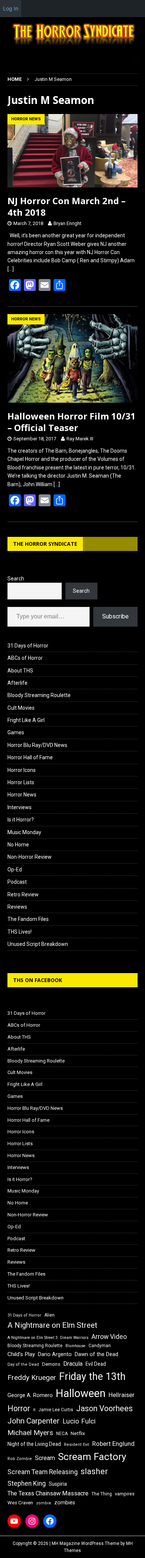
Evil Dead (96, 1364)
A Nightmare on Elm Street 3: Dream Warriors (47, 1337)
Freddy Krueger (31, 1377)
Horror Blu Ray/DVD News (37, 745)
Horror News (21, 795)
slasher (94, 1471)
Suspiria (58, 1484)
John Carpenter (33, 1420)
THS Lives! (19, 932)
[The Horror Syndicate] (72, 46)
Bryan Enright (67, 223)
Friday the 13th (92, 1377)
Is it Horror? (20, 820)
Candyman (99, 1345)
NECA (62, 1433)
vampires (125, 1494)
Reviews (17, 907)
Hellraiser (122, 1395)
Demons (51, 1364)
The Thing (101, 1494)
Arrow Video (109, 1336)
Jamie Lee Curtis (55, 1409)
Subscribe (115, 616)
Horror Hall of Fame (30, 757)
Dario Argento (55, 1354)
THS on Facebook (37, 980)
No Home (18, 845)
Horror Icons (21, 770)
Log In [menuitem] (10, 8)
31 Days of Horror (27, 646)
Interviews (19, 807)
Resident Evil (76, 1444)
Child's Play (21, 1354)
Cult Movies (21, 708)
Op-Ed (14, 870)
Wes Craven (20, 1502)
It (34, 1409)
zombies (64, 1502)
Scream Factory (92, 1456)
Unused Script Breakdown (37, 944)
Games (15, 732)
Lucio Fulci (79, 1421)
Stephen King (26, 1483)
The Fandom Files (28, 919)
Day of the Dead (23, 1364)
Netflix (78, 1433)
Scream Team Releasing (42, 1472)
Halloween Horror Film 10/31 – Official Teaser (71, 422)
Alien (49, 1315)
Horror (18, 1408)
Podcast (17, 882)
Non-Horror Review (29, 857)
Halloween (81, 1393)
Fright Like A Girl (26, 720)
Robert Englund (113, 1443)
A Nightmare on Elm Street (52, 1325)
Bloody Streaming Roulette (39, 695)
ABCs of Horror (25, 658)
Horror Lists (20, 782)
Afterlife (17, 683)
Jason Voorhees (104, 1408)
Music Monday (24, 832)
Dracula (73, 1363)
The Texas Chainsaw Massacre (47, 1493)
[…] (10, 269)
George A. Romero (30, 1395)
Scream (45, 1458)
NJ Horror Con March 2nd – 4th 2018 (66, 206)
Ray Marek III (80, 438)
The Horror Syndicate (45, 543)
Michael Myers (30, 1432)
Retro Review (23, 894)
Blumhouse (75, 1345)
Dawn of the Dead (96, 1354)
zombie (43, 1503)
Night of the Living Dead (34, 1444)
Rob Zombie (19, 1458)
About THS (20, 671)
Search (15, 579)
